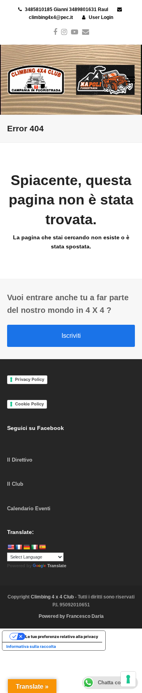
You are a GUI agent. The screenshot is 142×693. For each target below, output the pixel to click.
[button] (130, 79)
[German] (26, 547)
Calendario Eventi (28, 508)
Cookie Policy (29, 404)
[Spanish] (42, 547)
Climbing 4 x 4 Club (53, 597)
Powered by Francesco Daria (71, 616)
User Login (101, 17)
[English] (10, 547)
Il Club (15, 484)
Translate (56, 565)
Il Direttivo (19, 460)
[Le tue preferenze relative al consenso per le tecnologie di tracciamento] (128, 679)
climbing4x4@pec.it (51, 17)
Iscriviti (71, 335)
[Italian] (34, 547)
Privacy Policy (29, 379)
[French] (18, 547)
